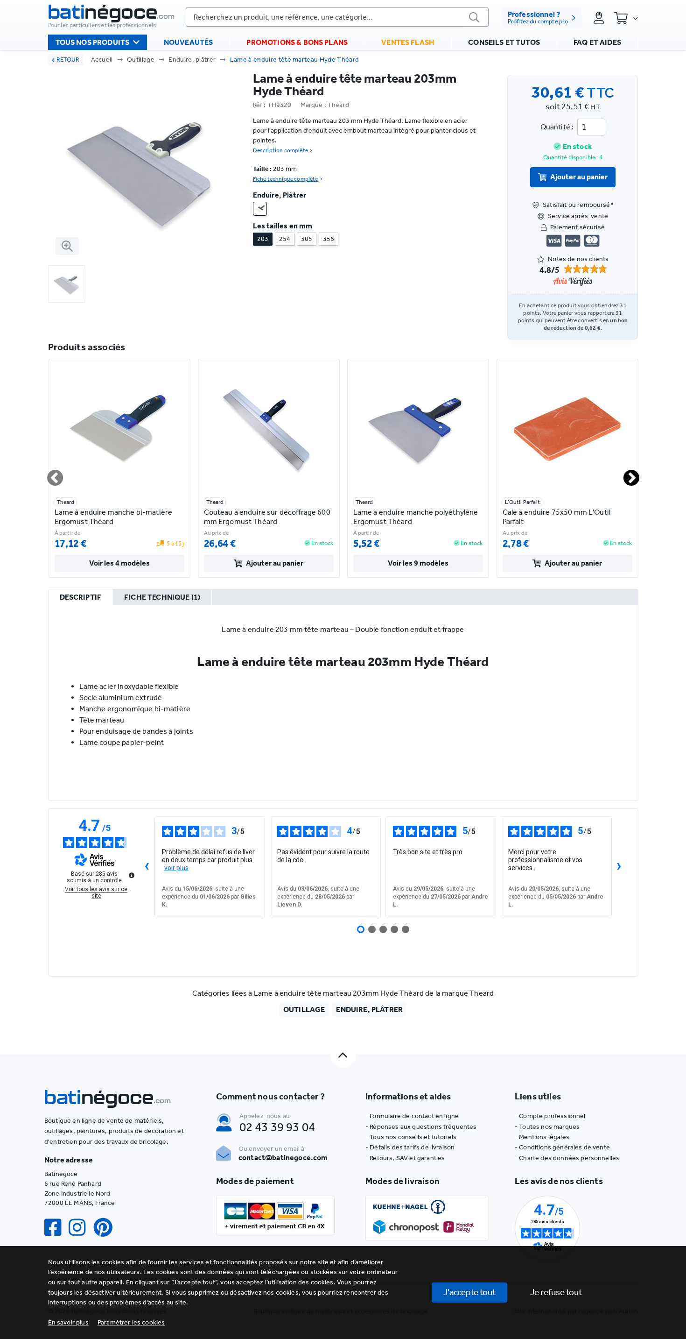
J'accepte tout (469, 1292)
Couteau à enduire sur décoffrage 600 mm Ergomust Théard (267, 517)
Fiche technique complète (285, 179)
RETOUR (67, 59)
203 (262, 239)
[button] (131, 1322)
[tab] (81, 597)
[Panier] (626, 18)
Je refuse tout (556, 1292)
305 (306, 239)
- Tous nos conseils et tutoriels (410, 1137)
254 (284, 239)
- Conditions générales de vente (562, 1147)
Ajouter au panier (579, 176)
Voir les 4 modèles (119, 563)
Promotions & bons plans (297, 42)
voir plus (176, 867)
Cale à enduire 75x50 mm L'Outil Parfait (556, 517)
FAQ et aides (597, 42)
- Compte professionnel (550, 1116)
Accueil (102, 60)
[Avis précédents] (147, 867)
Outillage (140, 60)
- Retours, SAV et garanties (405, 1158)
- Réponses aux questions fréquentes (421, 1127)
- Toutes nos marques (547, 1127)
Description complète (280, 150)
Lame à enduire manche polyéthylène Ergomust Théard (415, 517)
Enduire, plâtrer (192, 60)
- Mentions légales (542, 1137)
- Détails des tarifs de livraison (410, 1147)
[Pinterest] (106, 1228)
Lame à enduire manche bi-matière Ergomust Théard (114, 517)
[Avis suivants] (619, 867)
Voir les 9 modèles (418, 563)
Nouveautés (188, 42)
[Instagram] (81, 1228)
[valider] (475, 17)
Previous (49, 474)
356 (328, 239)
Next (625, 474)
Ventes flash (407, 42)
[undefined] (131, 875)
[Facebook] (56, 1228)
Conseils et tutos (504, 42)
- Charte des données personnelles (567, 1158)
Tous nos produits (93, 42)
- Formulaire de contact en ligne (412, 1116)
